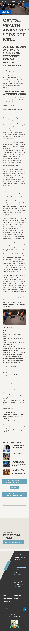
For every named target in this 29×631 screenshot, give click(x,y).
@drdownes (14, 383)
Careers (17, 598)
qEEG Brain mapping (10, 117)
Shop (4, 592)
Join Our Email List (15, 616)
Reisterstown (20, 568)
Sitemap (4, 614)
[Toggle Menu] (27, 5)
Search (24, 609)
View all (14, 487)
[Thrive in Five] (6, 459)
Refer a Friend (8, 598)
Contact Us (7, 602)
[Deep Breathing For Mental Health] (6, 451)
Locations (18, 592)
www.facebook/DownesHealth (12, 381)
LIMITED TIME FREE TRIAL (13, 542)
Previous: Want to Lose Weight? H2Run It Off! (14, 481)
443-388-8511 (18, 586)
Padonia (18, 554)
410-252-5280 (18, 561)
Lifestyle (5, 12)
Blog (4, 595)
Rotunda (18, 581)
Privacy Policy (12, 614)
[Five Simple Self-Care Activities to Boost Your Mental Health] (6, 467)
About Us (18, 595)
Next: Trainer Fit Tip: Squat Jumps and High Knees (14, 494)
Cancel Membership (21, 614)
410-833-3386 (18, 574)
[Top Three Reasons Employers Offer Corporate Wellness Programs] (6, 475)
